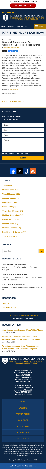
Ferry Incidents (13, 90)
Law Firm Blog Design (22, 466)
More (41, 26)
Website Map (23, 426)
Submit (23, 158)
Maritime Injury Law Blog (23, 16)
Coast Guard (9, 207)
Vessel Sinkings (11, 194)
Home (3, 26)
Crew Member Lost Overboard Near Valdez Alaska (22, 330)
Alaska (7, 186)
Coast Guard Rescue (12, 211)
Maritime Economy (11, 228)
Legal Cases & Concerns (14, 232)
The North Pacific (9, 307)
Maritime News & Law (12, 215)
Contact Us (22, 26)
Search (41, 251)
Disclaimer (23, 420)
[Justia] (26, 171)
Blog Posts (23, 438)
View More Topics (9, 236)
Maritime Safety (10, 198)
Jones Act (6, 303)
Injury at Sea (9, 202)
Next (21, 101)
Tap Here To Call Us (23, 5)
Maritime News (10, 190)
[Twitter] (20, 171)
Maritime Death (10, 224)
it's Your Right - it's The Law (23, 317)
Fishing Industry (10, 219)
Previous (6, 101)
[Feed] (33, 171)
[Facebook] (13, 171)
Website (11, 26)
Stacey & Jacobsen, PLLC (29, 460)
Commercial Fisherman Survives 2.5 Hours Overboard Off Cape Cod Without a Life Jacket (21, 338)
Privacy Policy (23, 414)
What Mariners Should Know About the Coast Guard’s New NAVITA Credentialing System (20, 347)
